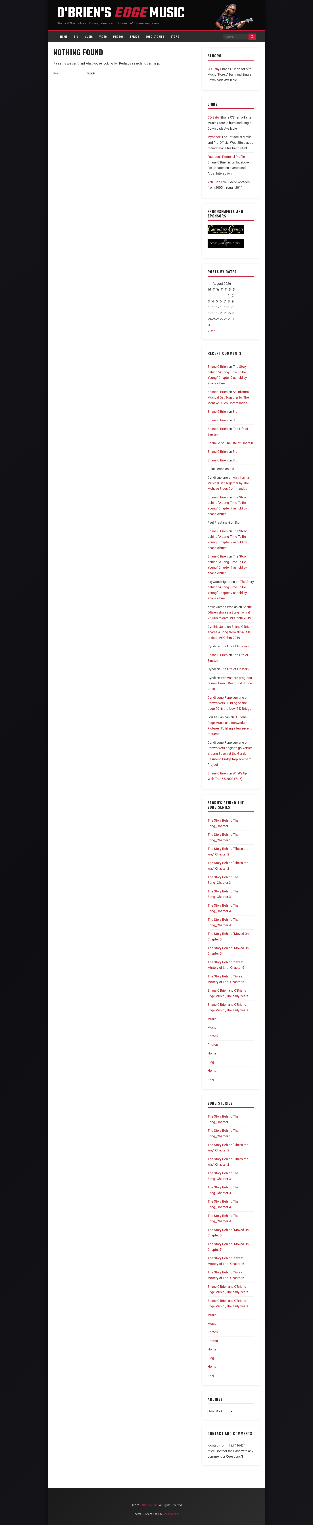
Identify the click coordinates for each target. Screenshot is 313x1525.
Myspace (214, 137)
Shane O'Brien (218, 366)
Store (175, 36)
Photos (118, 36)
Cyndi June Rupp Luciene (226, 697)
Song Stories (155, 36)
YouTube (214, 182)
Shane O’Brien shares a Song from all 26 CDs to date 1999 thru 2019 (230, 612)
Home (63, 36)
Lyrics (134, 36)
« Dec (211, 331)
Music (89, 36)
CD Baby (214, 69)
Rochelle (214, 443)
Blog (211, 1062)
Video (103, 36)
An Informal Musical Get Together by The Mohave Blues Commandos (228, 397)
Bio (76, 36)
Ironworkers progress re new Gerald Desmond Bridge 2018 (230, 683)
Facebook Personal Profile (226, 157)
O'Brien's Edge (149, 1505)
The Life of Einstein (239, 443)
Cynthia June (217, 627)
